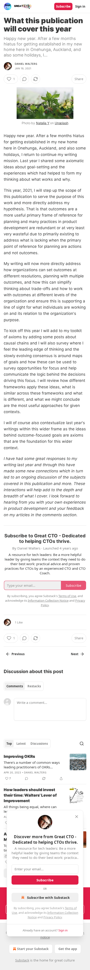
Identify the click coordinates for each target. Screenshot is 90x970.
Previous (18, 654)
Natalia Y (42, 123)
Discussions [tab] (39, 744)
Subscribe (63, 6)
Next (74, 654)
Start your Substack (33, 949)
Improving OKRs (19, 756)
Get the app (67, 949)
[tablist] (24, 686)
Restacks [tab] (34, 686)
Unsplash (61, 123)
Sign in (80, 6)
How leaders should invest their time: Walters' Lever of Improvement (30, 795)
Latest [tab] (21, 744)
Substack (22, 960)
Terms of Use (67, 596)
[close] (76, 816)
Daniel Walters (26, 63)
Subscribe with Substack (48, 897)
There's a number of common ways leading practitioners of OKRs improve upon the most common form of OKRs (32, 764)
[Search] (81, 743)
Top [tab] (9, 744)
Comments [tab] (14, 686)
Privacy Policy (52, 917)
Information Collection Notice (48, 600)
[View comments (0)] (24, 79)
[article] (45, 767)
